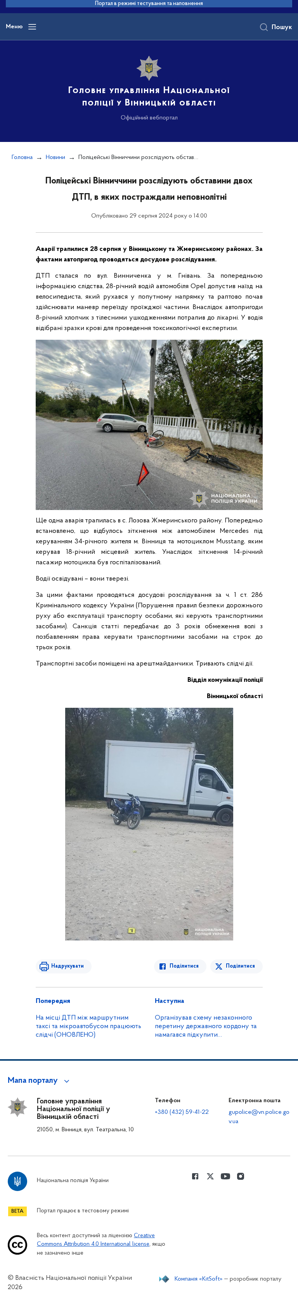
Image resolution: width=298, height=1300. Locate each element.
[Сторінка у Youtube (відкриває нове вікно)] (225, 1176)
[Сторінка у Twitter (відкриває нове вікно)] (210, 1176)
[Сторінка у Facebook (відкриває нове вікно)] (195, 1176)
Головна (22, 157)
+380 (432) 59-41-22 (182, 1112)
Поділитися (184, 966)
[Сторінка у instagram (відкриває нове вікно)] (240, 1176)
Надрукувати (67, 966)
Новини (55, 157)
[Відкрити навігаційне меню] (32, 27)
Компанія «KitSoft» (199, 1279)
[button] (40, 1081)
